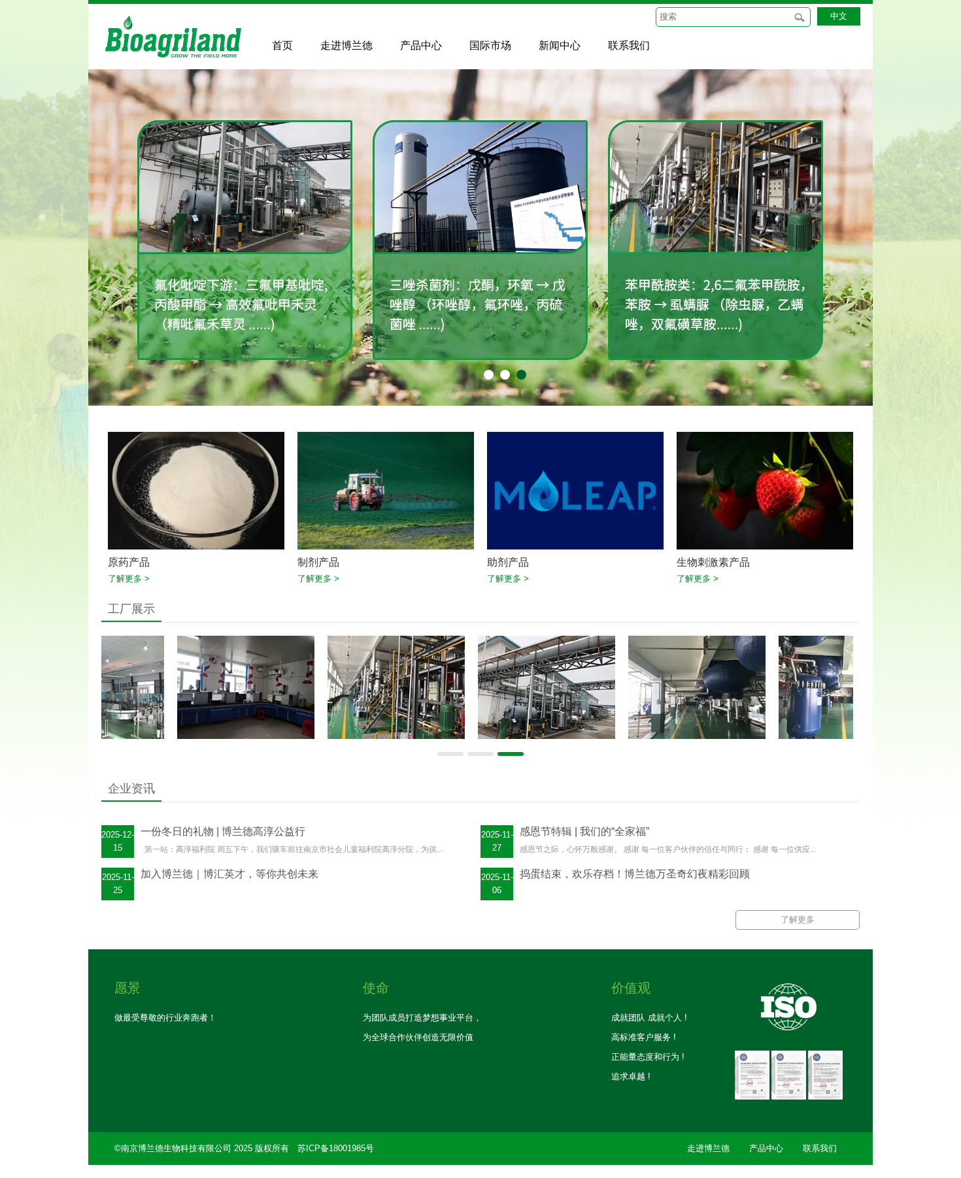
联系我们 (820, 1148)
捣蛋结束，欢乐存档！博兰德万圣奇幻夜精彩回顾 (635, 873)
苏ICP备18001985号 (335, 1148)
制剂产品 (318, 562)
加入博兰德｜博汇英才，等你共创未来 (229, 873)
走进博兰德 (708, 1148)
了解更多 (798, 919)
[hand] (799, 17)
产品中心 (766, 1148)
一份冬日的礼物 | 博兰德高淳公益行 (223, 831)
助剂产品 (508, 562)
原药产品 (129, 562)
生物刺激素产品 (713, 562)
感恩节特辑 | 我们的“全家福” (584, 831)
